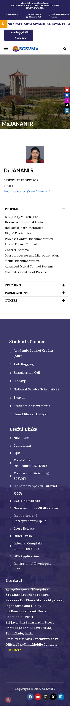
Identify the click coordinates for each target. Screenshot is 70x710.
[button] (5, 49)
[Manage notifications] (8, 700)
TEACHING (13, 285)
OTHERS (11, 300)
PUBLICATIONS (16, 293)
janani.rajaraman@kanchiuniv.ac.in (27, 191)
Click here (13, 650)
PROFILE (11, 209)
